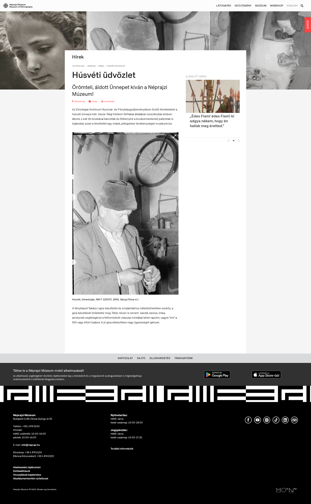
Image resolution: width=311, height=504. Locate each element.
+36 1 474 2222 (45, 456)
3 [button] (239, 136)
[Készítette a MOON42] (286, 490)
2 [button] (234, 136)
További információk (122, 448)
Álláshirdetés (160, 358)
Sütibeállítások (21, 471)
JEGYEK (307, 24)
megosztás (79, 101)
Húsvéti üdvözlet (116, 66)
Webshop (276, 5)
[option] (213, 104)
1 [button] (228, 136)
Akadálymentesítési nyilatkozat (30, 478)
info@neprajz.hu (30, 445)
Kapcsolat (125, 358)
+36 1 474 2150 (33, 452)
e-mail (95, 101)
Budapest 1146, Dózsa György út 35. (33, 418)
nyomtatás (109, 101)
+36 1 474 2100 (31, 426)
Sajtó (141, 358)
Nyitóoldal (79, 66)
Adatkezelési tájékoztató (27, 467)
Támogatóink (183, 358)
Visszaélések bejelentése (27, 474)
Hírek (101, 66)
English (292, 5)
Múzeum (91, 66)
